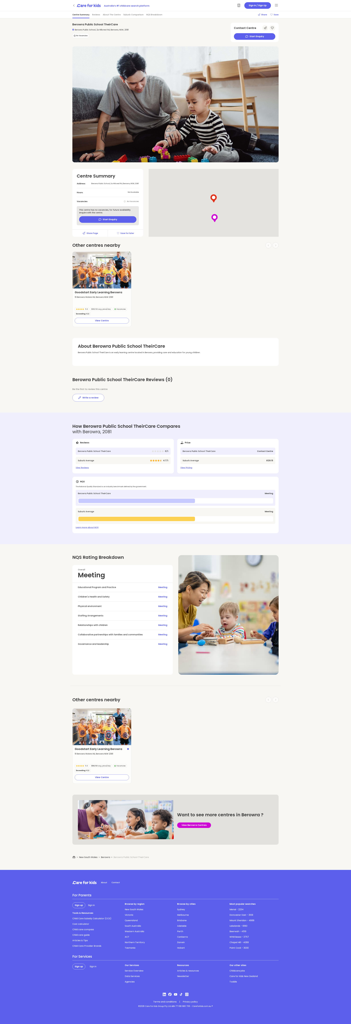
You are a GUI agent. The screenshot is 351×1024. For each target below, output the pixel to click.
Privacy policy (190, 1001)
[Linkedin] (164, 994)
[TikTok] (181, 994)
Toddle (233, 981)
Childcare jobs (237, 970)
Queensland (131, 920)
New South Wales (88, 857)
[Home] (74, 857)
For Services (82, 956)
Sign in (91, 905)
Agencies (130, 981)
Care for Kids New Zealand (244, 976)
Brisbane (182, 920)
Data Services (132, 976)
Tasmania (130, 947)
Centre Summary (80, 14)
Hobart (181, 947)
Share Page (92, 233)
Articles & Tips (80, 940)
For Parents (81, 895)
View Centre (102, 320)
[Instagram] (187, 994)
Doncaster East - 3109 (241, 915)
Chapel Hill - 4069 (239, 942)
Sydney (181, 909)
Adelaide (181, 925)
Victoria (129, 915)
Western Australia (134, 931)
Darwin (181, 942)
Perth (180, 931)
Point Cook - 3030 (239, 947)
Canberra (182, 936)
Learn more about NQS (87, 527)
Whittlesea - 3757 (239, 936)
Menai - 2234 (237, 909)
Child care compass (83, 929)
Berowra (105, 857)
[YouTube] (175, 994)
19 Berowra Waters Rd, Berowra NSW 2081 (94, 297)
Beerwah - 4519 (238, 931)
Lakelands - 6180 (238, 925)
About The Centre (112, 14)
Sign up (79, 905)
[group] (102, 270)
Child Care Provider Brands (86, 945)
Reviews (96, 14)
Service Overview (134, 970)
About (104, 882)
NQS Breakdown (154, 14)
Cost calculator (80, 924)
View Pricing (186, 467)
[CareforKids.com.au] (84, 882)
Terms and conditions (165, 1001)
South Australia (133, 925)
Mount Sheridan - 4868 (242, 920)
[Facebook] (170, 994)
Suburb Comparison (133, 14)
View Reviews (82, 467)
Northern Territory (135, 942)
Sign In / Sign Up (258, 5)
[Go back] (74, 5)
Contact (115, 882)
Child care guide (81, 935)
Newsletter (183, 976)
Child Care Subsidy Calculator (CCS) (91, 918)
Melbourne (183, 915)
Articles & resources (188, 970)
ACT (127, 936)
